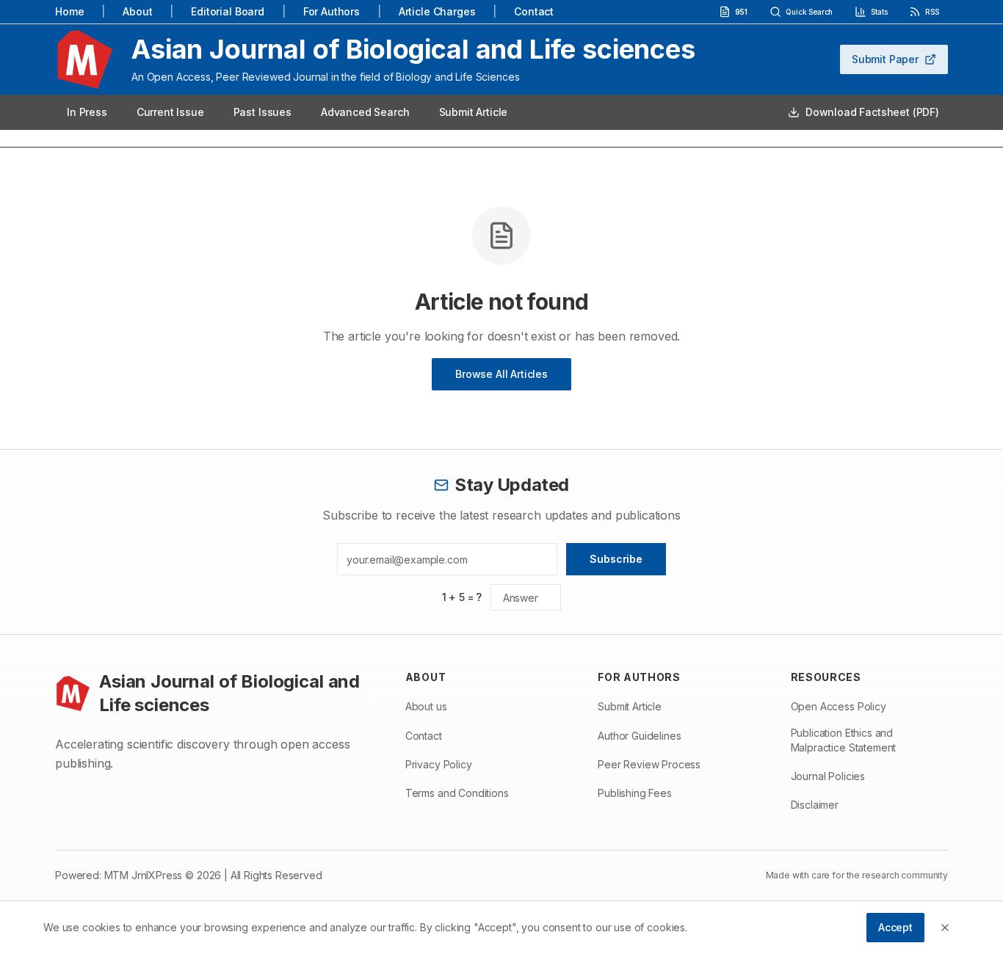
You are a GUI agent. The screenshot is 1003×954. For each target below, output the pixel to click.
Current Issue (170, 112)
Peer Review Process (649, 764)
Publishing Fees (635, 793)
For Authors (331, 11)
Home (69, 11)
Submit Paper (885, 59)
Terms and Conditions (457, 793)
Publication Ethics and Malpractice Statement (844, 740)
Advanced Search (365, 112)
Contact (534, 11)
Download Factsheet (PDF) (872, 112)
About (137, 11)
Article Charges (437, 11)
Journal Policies (828, 776)
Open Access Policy (838, 706)
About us (426, 706)
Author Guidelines (639, 735)
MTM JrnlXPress (143, 875)
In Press (87, 112)
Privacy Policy (438, 764)
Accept (895, 927)
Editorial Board (227, 11)
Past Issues (262, 112)
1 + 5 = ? (462, 597)
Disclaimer (815, 804)
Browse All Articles (501, 374)
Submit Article (473, 112)
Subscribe (616, 559)
